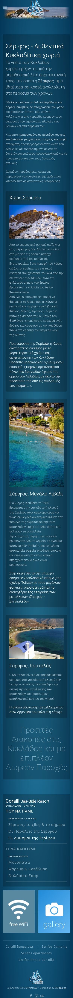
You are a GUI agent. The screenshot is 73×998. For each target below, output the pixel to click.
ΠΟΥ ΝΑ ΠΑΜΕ (19, 811)
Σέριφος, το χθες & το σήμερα (36, 824)
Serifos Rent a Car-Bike (37, 960)
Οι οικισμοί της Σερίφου (31, 837)
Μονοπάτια (19, 862)
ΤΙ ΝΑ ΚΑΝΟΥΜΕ (21, 848)
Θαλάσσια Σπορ (23, 875)
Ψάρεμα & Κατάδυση (28, 868)
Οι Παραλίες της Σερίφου (32, 831)
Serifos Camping (54, 946)
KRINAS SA (31, 988)
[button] (5, 7)
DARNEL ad (60, 988)
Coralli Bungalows (20, 946)
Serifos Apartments (36, 953)
